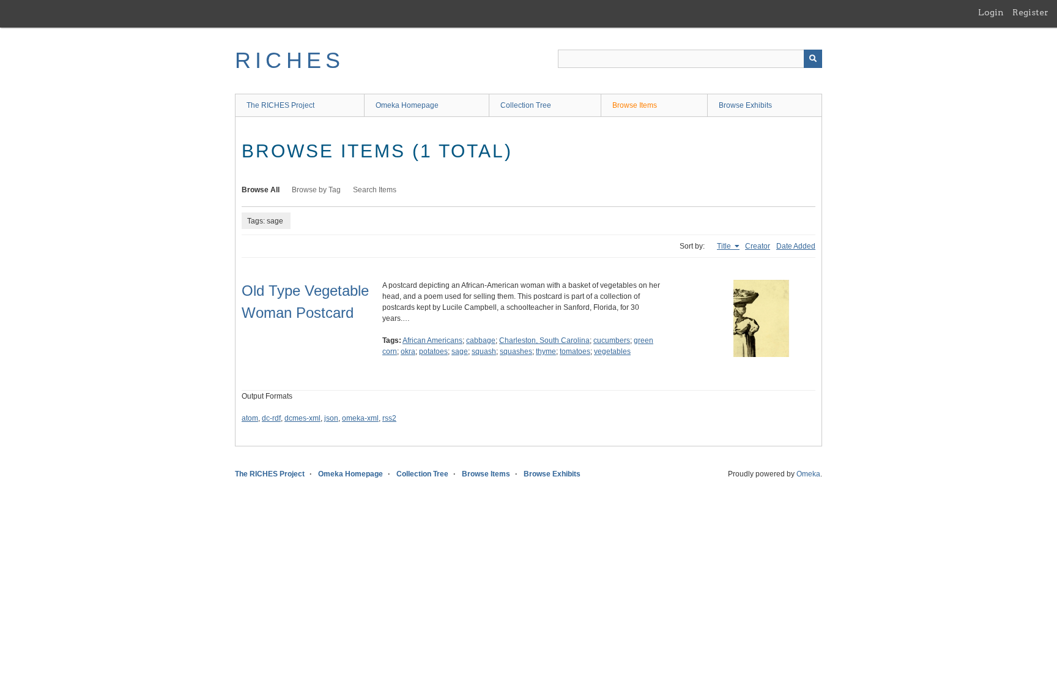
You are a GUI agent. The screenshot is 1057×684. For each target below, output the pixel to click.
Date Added (795, 246)
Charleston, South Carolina (544, 340)
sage (459, 351)
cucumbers (611, 340)
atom (250, 418)
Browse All (261, 190)
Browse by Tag (316, 190)
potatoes (433, 351)
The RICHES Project (280, 105)
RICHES (289, 60)
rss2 (389, 418)
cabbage (480, 340)
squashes (516, 351)
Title (725, 246)
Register (1030, 12)
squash (484, 351)
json (331, 418)
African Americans (432, 340)
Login (991, 12)
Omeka (808, 474)
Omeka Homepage (407, 105)
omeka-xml (360, 418)
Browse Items (634, 105)
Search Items (374, 190)
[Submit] (813, 59)
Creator (757, 246)
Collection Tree (525, 105)
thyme (546, 351)
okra (408, 351)
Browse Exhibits (745, 105)
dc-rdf (271, 418)
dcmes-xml (302, 418)
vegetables (612, 351)
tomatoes (575, 351)
